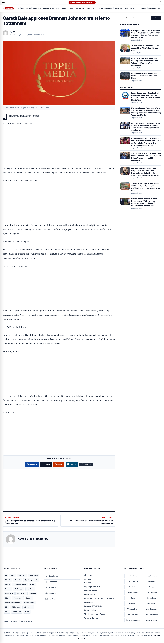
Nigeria (33, 593)
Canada (18, 580)
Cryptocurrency (20, 584)
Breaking (9, 8)
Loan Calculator (151, 609)
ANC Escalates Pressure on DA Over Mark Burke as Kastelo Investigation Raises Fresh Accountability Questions (146, 156)
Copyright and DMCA (93, 587)
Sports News (141, 8)
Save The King (151, 592)
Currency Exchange (133, 620)
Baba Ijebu (34, 575)
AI (6, 575)
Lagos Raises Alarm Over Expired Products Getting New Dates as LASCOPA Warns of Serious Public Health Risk (145, 96)
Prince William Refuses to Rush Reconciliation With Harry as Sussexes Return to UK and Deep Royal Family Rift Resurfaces (144, 202)
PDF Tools (133, 576)
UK (6, 607)
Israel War (9, 593)
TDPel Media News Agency (82, 2)
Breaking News (48, 8)
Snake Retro (151, 581)
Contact (87, 583)
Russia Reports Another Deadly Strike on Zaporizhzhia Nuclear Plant (144, 75)
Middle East (21, 593)
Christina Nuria (19, 32)
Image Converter (152, 576)
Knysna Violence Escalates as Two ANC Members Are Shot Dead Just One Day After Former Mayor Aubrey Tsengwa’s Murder (146, 111)
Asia (12, 575)
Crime (7, 584)
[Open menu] (3, 2)
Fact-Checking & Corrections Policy (99, 598)
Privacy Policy (90, 610)
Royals (28, 598)
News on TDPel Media (93, 606)
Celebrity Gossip (31, 580)
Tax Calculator (133, 614)
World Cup (17, 612)
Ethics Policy (89, 594)
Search (156, 18)
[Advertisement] (59, 138)
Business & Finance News (85, 8)
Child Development (151, 614)
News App (88, 602)
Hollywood (19, 589)
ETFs (32, 584)
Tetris (133, 598)
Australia (22, 575)
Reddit (59, 464)
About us (88, 575)
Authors (87, 579)
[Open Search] (161, 2)
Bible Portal (133, 603)
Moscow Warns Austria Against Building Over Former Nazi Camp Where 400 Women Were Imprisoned (144, 61)
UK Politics (16, 607)
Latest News (26, 8)
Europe (8, 589)
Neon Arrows (133, 592)
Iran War (30, 589)
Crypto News (130, 8)
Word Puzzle (133, 581)
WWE (27, 612)
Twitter (47, 464)
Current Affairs (61, 8)
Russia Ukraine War (12, 603)
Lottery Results (154, 8)
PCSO (7, 598)
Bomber (151, 587)
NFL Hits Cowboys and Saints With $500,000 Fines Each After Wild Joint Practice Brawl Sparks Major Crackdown (145, 126)
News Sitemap (27, 621)
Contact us (37, 8)
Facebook (33, 464)
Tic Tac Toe (133, 587)
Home (17, 8)
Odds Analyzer (151, 620)
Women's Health (133, 609)
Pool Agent (18, 598)
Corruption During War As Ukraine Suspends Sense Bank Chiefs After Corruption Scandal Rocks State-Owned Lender (145, 34)
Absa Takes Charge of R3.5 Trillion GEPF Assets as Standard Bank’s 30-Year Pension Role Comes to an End (145, 187)
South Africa (29, 603)
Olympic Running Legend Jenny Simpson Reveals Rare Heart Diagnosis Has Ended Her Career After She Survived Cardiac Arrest (145, 171)
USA (7, 612)
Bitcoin (8, 580)
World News (118, 8)
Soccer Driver (151, 598)
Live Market (151, 603)
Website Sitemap (11, 621)
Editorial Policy (90, 590)
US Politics (28, 607)
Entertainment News (104, 8)
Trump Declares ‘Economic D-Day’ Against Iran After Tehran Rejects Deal (145, 48)
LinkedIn (73, 464)
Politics (71, 8)
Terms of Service (91, 618)
